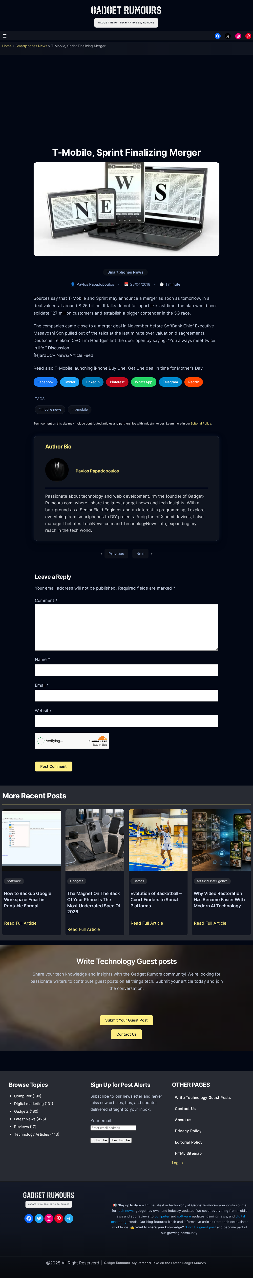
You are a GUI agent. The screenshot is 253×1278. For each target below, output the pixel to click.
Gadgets (76, 881)
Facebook (46, 382)
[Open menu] (5, 36)
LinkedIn (93, 382)
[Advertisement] (126, 97)
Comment (46, 600)
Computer (23, 1096)
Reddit (193, 382)
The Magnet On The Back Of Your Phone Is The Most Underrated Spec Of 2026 (93, 903)
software (184, 1216)
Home (7, 46)
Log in (177, 1162)
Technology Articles (31, 1134)
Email (42, 685)
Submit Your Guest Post (126, 1020)
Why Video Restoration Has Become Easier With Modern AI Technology (219, 899)
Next (140, 553)
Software (14, 881)
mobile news (52, 409)
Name (42, 659)
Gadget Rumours (117, 1263)
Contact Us (126, 1034)
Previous (116, 553)
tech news (125, 1211)
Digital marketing (29, 1103)
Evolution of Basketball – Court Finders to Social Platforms (156, 899)
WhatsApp (143, 382)
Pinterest (117, 382)
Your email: (101, 1120)
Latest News (25, 1119)
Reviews (21, 1126)
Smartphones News (31, 46)
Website (43, 710)
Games (138, 881)
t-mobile (81, 409)
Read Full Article (21, 924)
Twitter (69, 382)
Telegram (170, 382)
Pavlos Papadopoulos (95, 284)
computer (162, 1216)
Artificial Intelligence (212, 881)
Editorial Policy (201, 423)
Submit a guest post (200, 1227)
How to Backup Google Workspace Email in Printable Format (27, 899)
